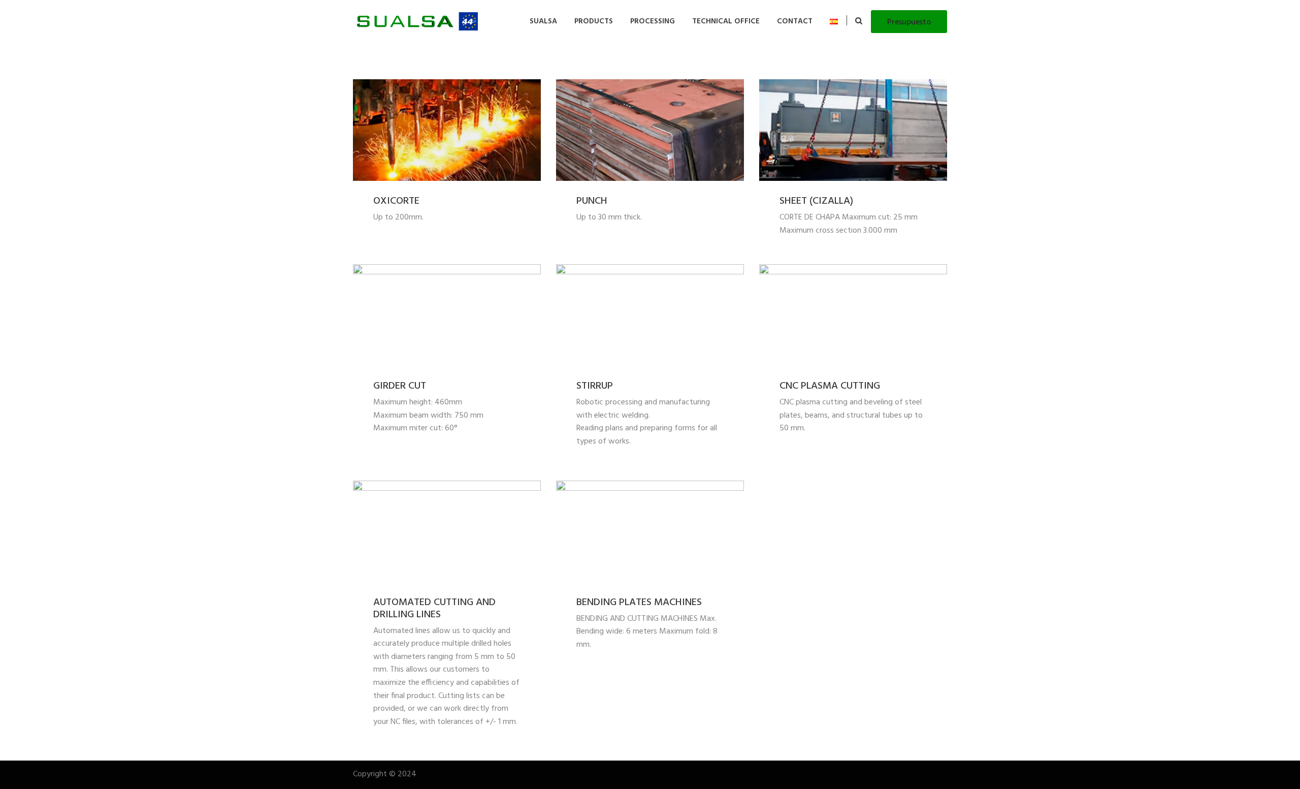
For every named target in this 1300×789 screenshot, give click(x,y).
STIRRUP (594, 386)
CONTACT (794, 21)
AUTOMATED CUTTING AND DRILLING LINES (434, 608)
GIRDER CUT (399, 386)
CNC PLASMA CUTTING (829, 386)
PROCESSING (652, 21)
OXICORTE (396, 201)
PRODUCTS (593, 21)
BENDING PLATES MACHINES (639, 602)
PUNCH (591, 201)
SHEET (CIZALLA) (816, 201)
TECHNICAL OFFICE (726, 21)
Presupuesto (909, 22)
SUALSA (543, 21)
